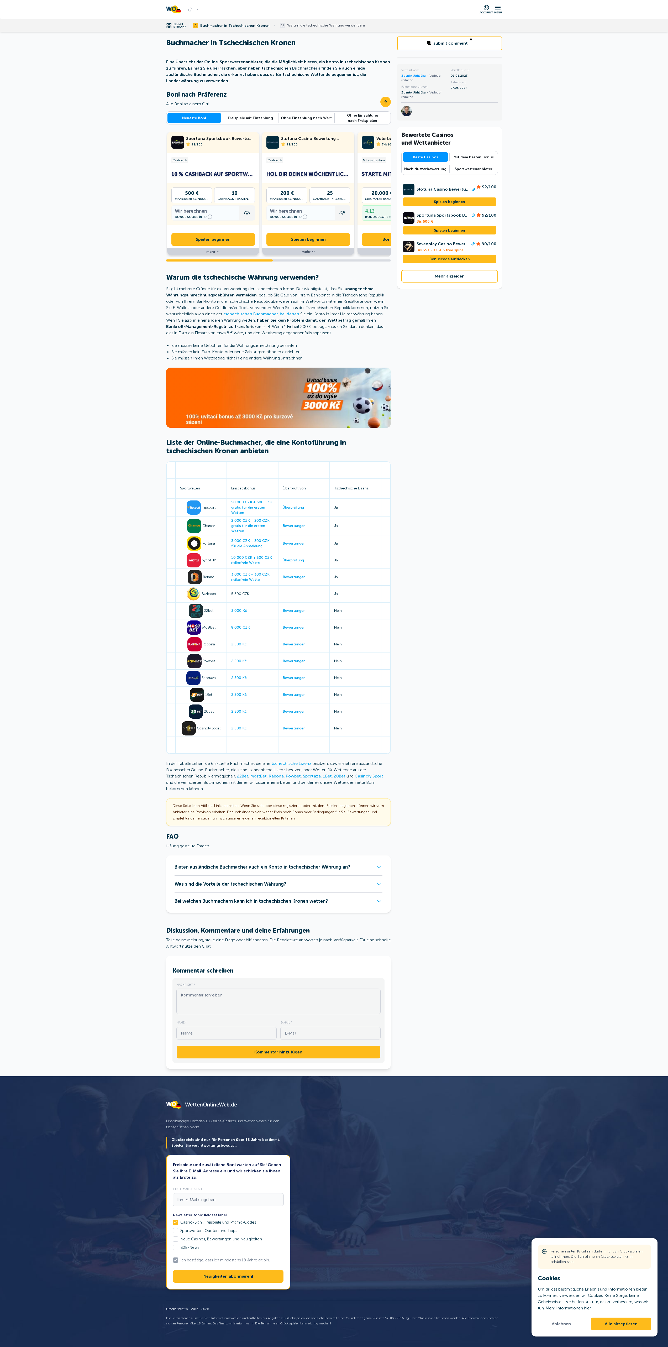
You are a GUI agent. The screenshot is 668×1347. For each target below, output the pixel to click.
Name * (182, 1022)
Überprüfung (293, 507)
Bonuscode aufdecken (449, 259)
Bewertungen (294, 526)
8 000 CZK (240, 627)
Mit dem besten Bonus (474, 157)
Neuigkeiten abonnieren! (228, 1276)
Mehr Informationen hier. (568, 1308)
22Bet (242, 776)
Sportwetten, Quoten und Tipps (208, 1231)
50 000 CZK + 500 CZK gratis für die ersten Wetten (251, 507)
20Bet (339, 776)
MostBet (258, 776)
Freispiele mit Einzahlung (250, 118)
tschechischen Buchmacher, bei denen (261, 314)
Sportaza (312, 776)
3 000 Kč (239, 611)
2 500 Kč (239, 644)
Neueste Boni (194, 118)
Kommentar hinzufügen (278, 1052)
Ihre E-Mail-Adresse (188, 1189)
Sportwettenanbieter (473, 169)
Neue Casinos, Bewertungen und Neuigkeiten (221, 1239)
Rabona (276, 776)
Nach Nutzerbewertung (425, 169)
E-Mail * (286, 1022)
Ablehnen (561, 1324)
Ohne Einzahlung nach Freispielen (362, 118)
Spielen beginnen (213, 239)
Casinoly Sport (369, 776)
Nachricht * (186, 984)
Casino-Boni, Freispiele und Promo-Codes (218, 1222)
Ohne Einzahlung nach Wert (306, 118)
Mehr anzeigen (450, 276)
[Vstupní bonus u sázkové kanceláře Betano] (278, 398)
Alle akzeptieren (621, 1324)
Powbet (293, 776)
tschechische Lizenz (291, 763)
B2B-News (189, 1247)
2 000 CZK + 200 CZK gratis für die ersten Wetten (250, 526)
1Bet (327, 776)
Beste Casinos (425, 157)
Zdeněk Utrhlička (414, 75)
